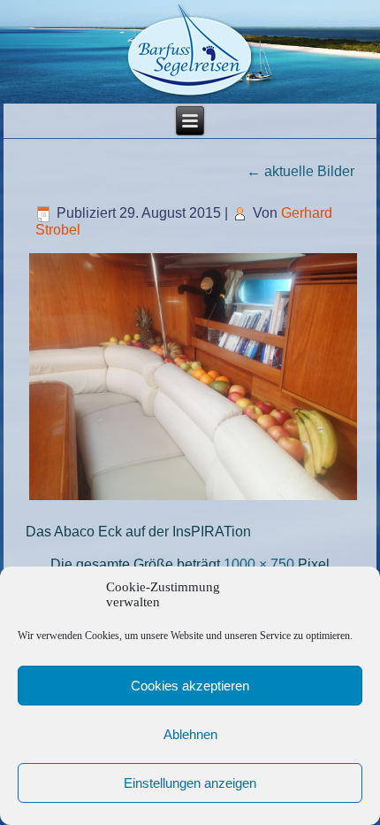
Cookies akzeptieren (190, 685)
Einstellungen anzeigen (190, 782)
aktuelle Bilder (300, 171)
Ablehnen (190, 734)
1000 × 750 (259, 564)
